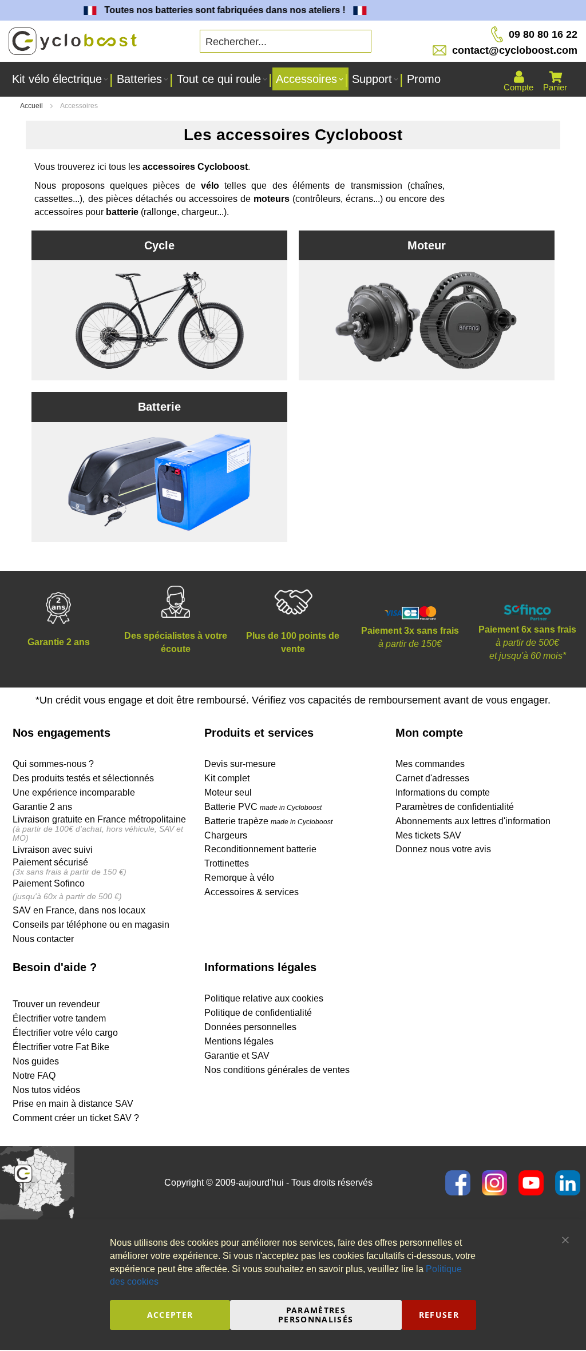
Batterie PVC (263, 807)
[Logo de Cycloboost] (73, 41)
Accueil (32, 106)
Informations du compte (442, 792)
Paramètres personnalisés (316, 1315)
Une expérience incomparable (74, 792)
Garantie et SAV (237, 1055)
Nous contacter (43, 939)
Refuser (439, 1314)
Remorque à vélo (239, 878)
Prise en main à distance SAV (73, 1103)
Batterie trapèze (237, 821)
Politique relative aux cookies (263, 998)
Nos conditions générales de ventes (277, 1070)
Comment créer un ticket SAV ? (76, 1118)
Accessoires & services (251, 892)
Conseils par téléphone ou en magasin (91, 924)
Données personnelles (250, 1027)
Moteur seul (228, 792)
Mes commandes (430, 764)
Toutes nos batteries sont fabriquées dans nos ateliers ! (216, 10)
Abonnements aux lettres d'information (473, 821)
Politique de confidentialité (258, 1013)
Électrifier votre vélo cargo (65, 1033)
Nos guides (36, 1061)
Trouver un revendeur (56, 1004)
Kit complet (227, 778)
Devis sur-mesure (240, 764)
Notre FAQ (34, 1075)
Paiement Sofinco (49, 883)
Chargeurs (225, 835)
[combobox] (285, 41)
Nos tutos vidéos (46, 1090)
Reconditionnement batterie (260, 849)
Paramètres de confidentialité (454, 807)
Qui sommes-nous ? (53, 764)
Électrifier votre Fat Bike (61, 1047)
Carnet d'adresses (432, 778)
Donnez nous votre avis (443, 849)
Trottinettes (226, 863)
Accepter (170, 1314)
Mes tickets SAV (428, 835)
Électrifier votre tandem (59, 1018)
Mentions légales (239, 1041)
